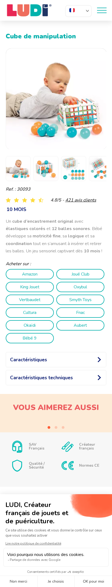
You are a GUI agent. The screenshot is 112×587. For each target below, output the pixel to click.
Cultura (29, 313)
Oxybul (80, 287)
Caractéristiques (28, 359)
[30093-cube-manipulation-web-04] (56, 99)
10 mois (16, 209)
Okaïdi (30, 325)
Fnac (80, 313)
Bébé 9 (30, 338)
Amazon (30, 274)
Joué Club (80, 274)
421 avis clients (80, 200)
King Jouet (29, 287)
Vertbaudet (30, 300)
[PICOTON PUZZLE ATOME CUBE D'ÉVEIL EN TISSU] (56, 421)
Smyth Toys (80, 300)
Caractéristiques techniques (41, 377)
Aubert (80, 325)
